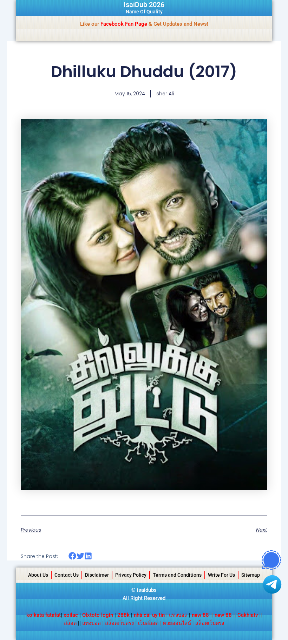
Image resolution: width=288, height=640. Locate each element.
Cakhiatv (247, 615)
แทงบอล (178, 615)
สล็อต (70, 623)
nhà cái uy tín (149, 615)
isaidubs (147, 590)
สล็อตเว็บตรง (119, 623)
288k (123, 615)
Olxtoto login (97, 615)
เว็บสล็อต (148, 623)
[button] (72, 556)
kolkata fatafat (43, 615)
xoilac (71, 615)
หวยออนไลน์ (177, 623)
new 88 (200, 615)
